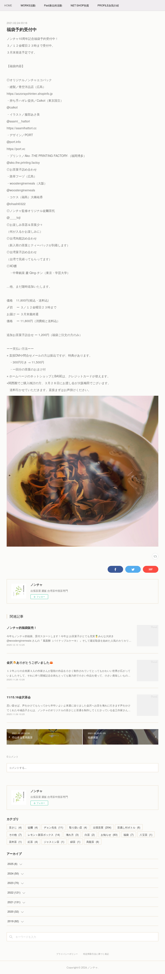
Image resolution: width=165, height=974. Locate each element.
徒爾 (33, 827)
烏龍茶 (92, 841)
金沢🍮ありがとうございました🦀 (30, 662)
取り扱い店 (78, 827)
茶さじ (15, 827)
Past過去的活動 (53, 5)
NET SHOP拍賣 (80, 5)
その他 (15, 834)
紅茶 (33, 841)
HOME (8, 5)
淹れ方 (72, 834)
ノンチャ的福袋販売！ (22, 627)
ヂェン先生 (53, 827)
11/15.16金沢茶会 (19, 697)
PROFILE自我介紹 (108, 5)
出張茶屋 (102, 827)
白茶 (90, 834)
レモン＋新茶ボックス (44, 834)
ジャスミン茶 (54, 841)
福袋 (129, 834)
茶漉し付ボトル (128, 827)
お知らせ (109, 834)
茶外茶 (15, 841)
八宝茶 (146, 834)
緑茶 (75, 841)
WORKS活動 (28, 5)
